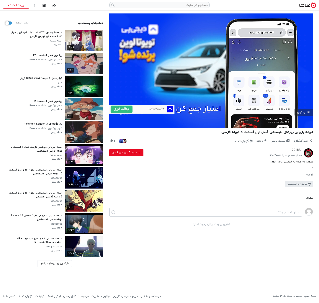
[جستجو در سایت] (113, 5)
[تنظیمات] (34, 5)
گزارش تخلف (25, 296)
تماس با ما (9, 296)
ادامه (309, 175)
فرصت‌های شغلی (150, 296)
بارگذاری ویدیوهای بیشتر (55, 263)
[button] (303, 112)
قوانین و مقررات (100, 296)
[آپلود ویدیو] (54, 5)
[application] (211, 70)
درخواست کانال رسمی (76, 296)
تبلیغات (39, 296)
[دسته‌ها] (43, 5)
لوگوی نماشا (54, 296)
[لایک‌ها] (123, 141)
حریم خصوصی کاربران (125, 296)
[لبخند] (113, 212)
